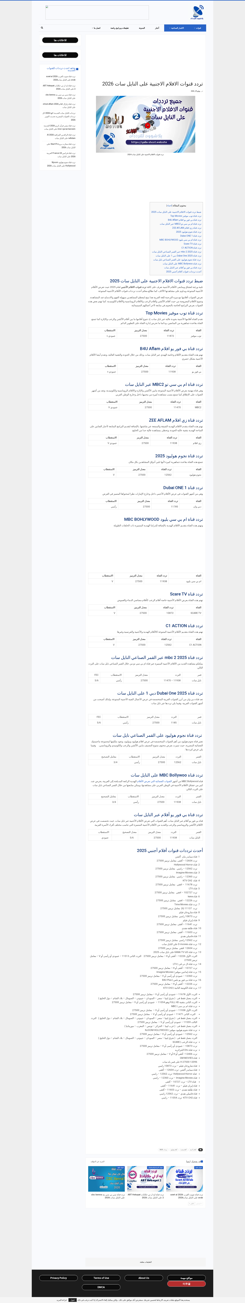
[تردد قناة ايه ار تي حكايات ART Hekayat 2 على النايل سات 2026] (145, 1179)
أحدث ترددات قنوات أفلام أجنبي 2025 (183, 271)
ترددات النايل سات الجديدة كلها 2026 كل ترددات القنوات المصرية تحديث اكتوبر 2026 (58, 116)
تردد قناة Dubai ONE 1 (190, 235)
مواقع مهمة (186, 1277)
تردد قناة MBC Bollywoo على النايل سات (182, 263)
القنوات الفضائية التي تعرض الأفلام (154, 781)
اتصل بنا (97, 28)
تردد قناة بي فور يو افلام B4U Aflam (184, 220)
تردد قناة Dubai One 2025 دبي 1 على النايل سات (178, 255)
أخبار (157, 28)
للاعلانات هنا (60, 40)
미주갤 (186, 1283)
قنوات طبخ (120, 1167)
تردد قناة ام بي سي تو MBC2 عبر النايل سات (180, 224)
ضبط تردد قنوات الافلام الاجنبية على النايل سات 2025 (176, 212)
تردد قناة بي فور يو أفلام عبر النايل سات (182, 267)
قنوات (198, 28)
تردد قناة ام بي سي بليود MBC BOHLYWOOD (180, 239)
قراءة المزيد (62, 1300)
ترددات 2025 (163, 1149)
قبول (73, 1300)
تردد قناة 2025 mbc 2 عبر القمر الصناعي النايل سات (176, 251)
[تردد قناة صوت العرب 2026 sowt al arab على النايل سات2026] (184, 1179)
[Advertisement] (145, 57)
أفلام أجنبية (193, 1149)
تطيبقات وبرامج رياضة (120, 28)
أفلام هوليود (174, 1149)
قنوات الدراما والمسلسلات (155, 1167)
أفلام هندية (183, 1149)
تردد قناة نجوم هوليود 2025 (188, 231)
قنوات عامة (199, 1167)
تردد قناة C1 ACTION (191, 247)
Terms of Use (101, 1277)
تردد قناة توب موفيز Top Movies (185, 216)
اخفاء (169, 206)
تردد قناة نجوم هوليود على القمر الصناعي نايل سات (177, 259)
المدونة (142, 28)
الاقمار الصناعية (177, 28)
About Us (144, 1277)
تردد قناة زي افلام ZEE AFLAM (186, 228)
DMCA (101, 1287)
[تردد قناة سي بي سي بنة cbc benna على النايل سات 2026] (106, 1179)
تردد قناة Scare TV (192, 243)
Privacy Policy (58, 1277)
